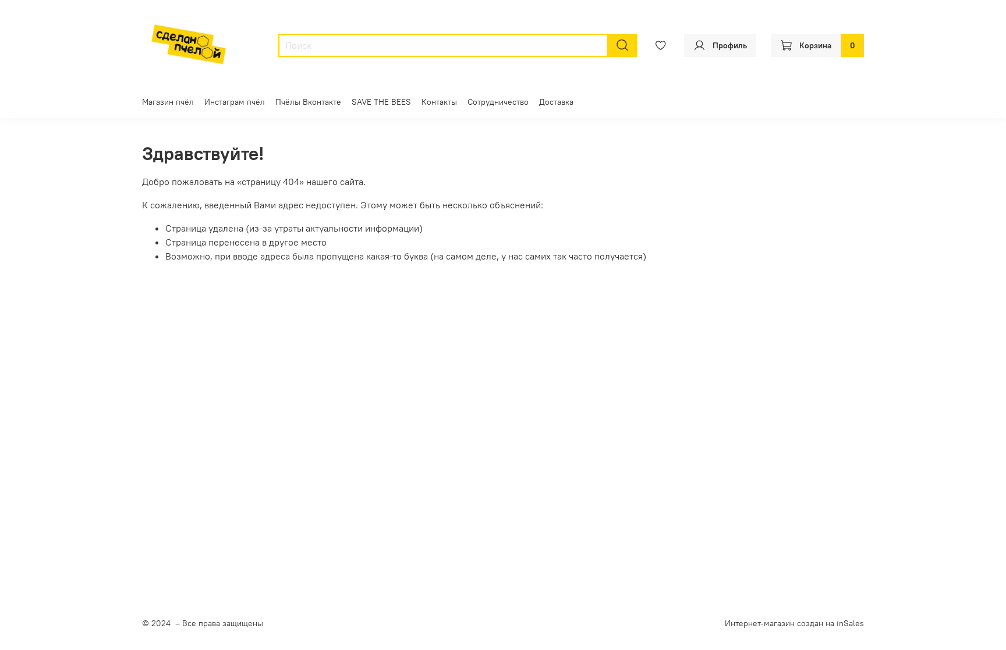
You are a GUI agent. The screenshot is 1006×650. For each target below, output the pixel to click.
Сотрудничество (498, 102)
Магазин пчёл (168, 102)
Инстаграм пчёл (234, 102)
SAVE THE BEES (381, 102)
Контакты (439, 102)
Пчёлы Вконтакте (308, 102)
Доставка (556, 102)
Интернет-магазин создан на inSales (794, 623)
